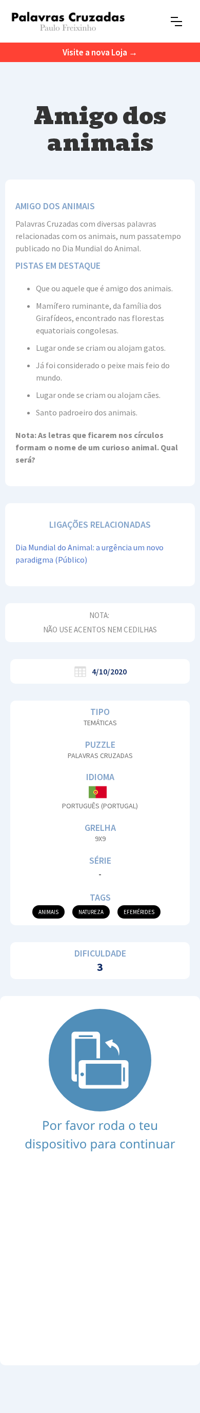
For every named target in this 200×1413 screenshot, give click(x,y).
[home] (68, 21)
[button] (176, 21)
